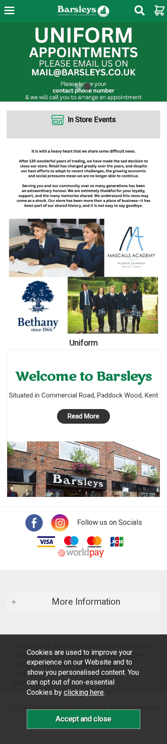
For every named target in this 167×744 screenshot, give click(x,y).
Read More (83, 416)
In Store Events (92, 119)
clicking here (84, 692)
